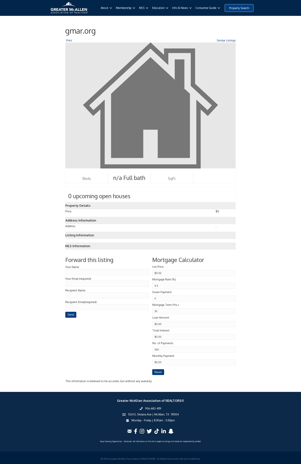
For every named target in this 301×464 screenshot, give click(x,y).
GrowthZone (193, 458)
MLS (142, 8)
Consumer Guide (205, 8)
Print (69, 40)
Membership (124, 8)
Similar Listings (226, 40)
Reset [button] (158, 372)
